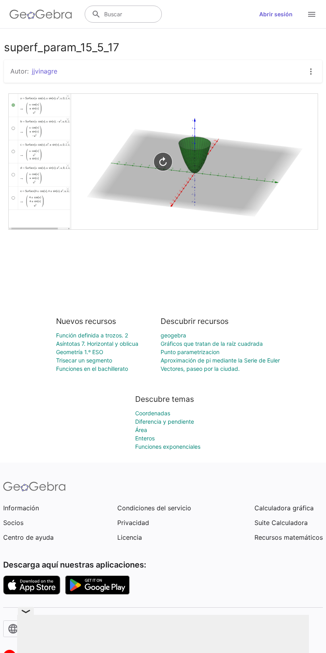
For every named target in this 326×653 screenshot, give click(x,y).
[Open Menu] (311, 14)
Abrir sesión (276, 14)
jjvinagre (44, 71)
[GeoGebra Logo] (41, 14)
